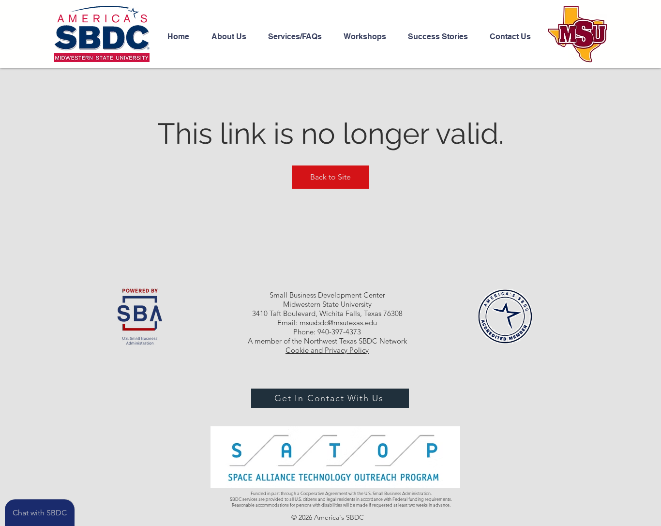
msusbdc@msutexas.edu (338, 322)
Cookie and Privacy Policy (327, 350)
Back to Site (330, 176)
